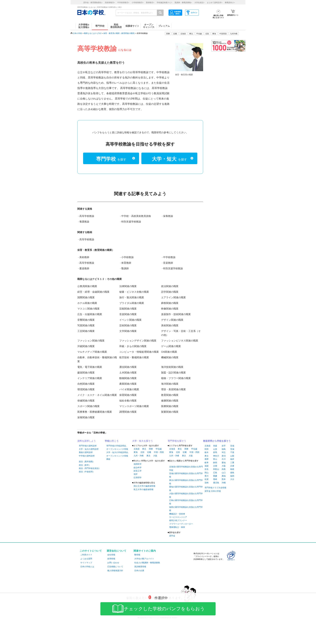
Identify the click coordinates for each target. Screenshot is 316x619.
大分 (232, 479)
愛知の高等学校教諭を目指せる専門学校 (186, 488)
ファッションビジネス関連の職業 (179, 340)
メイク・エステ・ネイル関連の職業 (97, 395)
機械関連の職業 (169, 357)
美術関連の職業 (169, 325)
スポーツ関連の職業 (88, 406)
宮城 (232, 446)
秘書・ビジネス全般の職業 (134, 291)
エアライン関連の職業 (173, 297)
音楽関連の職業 (128, 314)
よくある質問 (86, 559)
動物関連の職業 (128, 378)
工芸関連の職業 (86, 331)
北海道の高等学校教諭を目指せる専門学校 (186, 468)
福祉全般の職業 (128, 400)
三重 (232, 462)
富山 (215, 459)
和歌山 (216, 469)
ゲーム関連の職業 (171, 346)
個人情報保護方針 (115, 570)
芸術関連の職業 (128, 325)
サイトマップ (86, 562)
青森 (215, 446)
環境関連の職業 (86, 389)
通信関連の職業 (128, 367)
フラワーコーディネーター (181, 524)
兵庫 (232, 466)
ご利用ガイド (86, 555)
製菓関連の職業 (169, 411)
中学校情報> (123, 2)
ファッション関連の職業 (91, 340)
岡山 (207, 473)
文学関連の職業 (128, 331)
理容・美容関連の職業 (173, 389)
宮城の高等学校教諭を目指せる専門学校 (186, 475)
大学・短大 (169, 159)
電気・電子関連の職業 (89, 367)
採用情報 (111, 559)
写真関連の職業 (86, 325)
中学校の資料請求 (87, 456)
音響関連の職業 (86, 319)
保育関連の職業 (128, 395)
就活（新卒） (85, 465)
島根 (232, 469)
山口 (224, 473)
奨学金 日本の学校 (213, 491)
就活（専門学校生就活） (90, 468)
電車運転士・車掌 (177, 527)
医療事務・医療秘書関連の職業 (94, 411)
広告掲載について (115, 566)
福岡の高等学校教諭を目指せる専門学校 (186, 509)
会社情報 (111, 555)
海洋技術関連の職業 (172, 367)
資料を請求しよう (86, 441)
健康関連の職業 (169, 400)
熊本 (224, 479)
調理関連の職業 (128, 411)
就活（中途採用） (87, 472)
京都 (215, 466)
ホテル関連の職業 (87, 303)
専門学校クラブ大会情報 (215, 487)
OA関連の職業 (169, 351)
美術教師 (84, 257)
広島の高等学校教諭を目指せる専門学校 (186, 502)
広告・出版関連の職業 (89, 314)
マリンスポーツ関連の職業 (134, 406)
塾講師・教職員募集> (183, 2)
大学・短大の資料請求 (89, 449)
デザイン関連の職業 (172, 319)
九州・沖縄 (139, 456)
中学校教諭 (169, 257)
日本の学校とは (87, 566)
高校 (108, 459)
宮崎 (207, 483)
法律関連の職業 (128, 286)
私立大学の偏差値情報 (143, 489)
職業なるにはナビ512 (92, 33)
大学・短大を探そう (142, 441)
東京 (148, 456)
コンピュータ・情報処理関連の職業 (139, 351)
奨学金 (172, 536)
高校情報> (110, 2)
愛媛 (215, 476)
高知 (224, 476)
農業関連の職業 (128, 383)
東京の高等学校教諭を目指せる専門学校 (186, 482)
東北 (144, 449)
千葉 (232, 452)
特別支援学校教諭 (131, 221)
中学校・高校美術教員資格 (136, 216)
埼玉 (224, 452)
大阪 (155, 456)
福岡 (232, 476)
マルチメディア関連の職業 (92, 351)
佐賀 (207, 479)
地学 (136, 474)
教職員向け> (230, 2)
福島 (224, 449)
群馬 (215, 452)
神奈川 (216, 456)
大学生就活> (199, 2)
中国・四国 (159, 452)
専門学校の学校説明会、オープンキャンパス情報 (117, 447)
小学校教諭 (127, 257)
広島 (215, 473)
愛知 (224, 462)
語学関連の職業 (169, 291)
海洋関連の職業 (169, 383)
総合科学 (138, 467)
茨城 (232, 449)
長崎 (215, 479)
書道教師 (84, 268)
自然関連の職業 (86, 383)
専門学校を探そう (177, 441)
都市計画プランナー (178, 520)
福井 (232, 459)
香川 (207, 476)
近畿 (149, 452)
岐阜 (207, 462)
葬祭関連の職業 (169, 303)
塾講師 (125, 268)
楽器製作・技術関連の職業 (176, 314)
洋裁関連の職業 (86, 346)
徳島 (232, 473)
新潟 (224, 456)
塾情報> (150, 2)
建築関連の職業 (86, 372)
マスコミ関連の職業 (88, 308)
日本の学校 (77, 33)
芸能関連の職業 (128, 308)
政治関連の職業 (169, 286)
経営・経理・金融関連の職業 (93, 291)
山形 (215, 449)
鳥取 (224, 469)
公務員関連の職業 (87, 286)
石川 (224, 459)
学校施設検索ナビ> (164, 2)
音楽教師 (168, 262)
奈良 (207, 469)
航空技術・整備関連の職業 (134, 357)
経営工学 (138, 471)
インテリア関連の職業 (89, 378)
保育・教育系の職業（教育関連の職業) (119, 33)
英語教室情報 (140, 566)
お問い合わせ (113, 562)
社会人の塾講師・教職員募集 (147, 562)
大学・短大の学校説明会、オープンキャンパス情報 (118, 454)
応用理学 (138, 477)
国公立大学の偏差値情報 (144, 486)
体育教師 (126, 262)
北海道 (183, 34)
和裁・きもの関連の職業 (132, 346)
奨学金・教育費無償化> (92, 2)
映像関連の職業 (169, 308)
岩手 (224, 446)
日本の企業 (139, 570)
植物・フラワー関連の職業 (176, 378)
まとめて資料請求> (214, 2)
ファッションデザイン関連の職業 (137, 340)
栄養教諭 (168, 216)
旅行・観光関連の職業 (131, 297)
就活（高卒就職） (87, 461)
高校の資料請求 (86, 452)
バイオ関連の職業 (129, 389)
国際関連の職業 (86, 297)
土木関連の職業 (128, 372)
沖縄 (224, 483)
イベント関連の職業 (130, 319)
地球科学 (138, 464)
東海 (136, 452)
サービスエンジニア (178, 517)
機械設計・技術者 (177, 514)
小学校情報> (138, 2)
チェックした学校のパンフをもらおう (164, 608)
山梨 (232, 456)
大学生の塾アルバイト (144, 559)
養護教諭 (84, 221)
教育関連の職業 (169, 395)
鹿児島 (216, 483)
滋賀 (207, 466)
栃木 (207, 452)
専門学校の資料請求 (88, 446)
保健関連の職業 (86, 400)
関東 (151, 449)
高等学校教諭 (86, 216)
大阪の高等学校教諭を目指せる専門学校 (186, 495)
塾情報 (137, 555)
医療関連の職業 (169, 406)
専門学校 (111, 159)
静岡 (215, 462)
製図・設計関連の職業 (173, 372)
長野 (207, 459)
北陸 (142, 452)
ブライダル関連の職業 (131, 303)
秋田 (207, 449)
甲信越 (159, 449)
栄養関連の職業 (86, 417)
